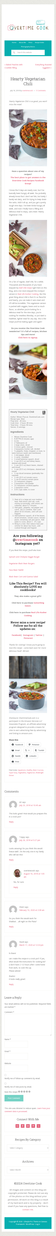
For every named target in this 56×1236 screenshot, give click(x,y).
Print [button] (43, 414)
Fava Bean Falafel (16, 570)
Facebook (16, 635)
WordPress (30, 1224)
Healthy (29, 770)
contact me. (28, 1209)
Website (7, 1063)
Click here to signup (27, 338)
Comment (9, 1012)
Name (7, 1039)
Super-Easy (13, 773)
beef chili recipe (25, 288)
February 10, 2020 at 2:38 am (31, 910)
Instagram (28, 635)
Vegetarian (31, 773)
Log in (37, 1224)
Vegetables (22, 773)
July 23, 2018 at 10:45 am (30, 805)
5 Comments (41, 91)
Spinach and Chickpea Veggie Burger (24, 557)
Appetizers (22, 770)
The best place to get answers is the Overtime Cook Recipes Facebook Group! (28, 180)
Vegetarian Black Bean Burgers (22, 563)
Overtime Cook (28, 25)
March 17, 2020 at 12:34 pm (31, 945)
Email (7, 1051)
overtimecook (27, 540)
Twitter (39, 635)
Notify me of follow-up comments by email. (22, 1078)
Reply (11, 822)
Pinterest (28, 638)
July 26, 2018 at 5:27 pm (29, 840)
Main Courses (38, 770)
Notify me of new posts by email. (18, 1087)
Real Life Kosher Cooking (28, 294)
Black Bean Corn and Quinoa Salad (23, 577)
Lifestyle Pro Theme (31, 1222)
